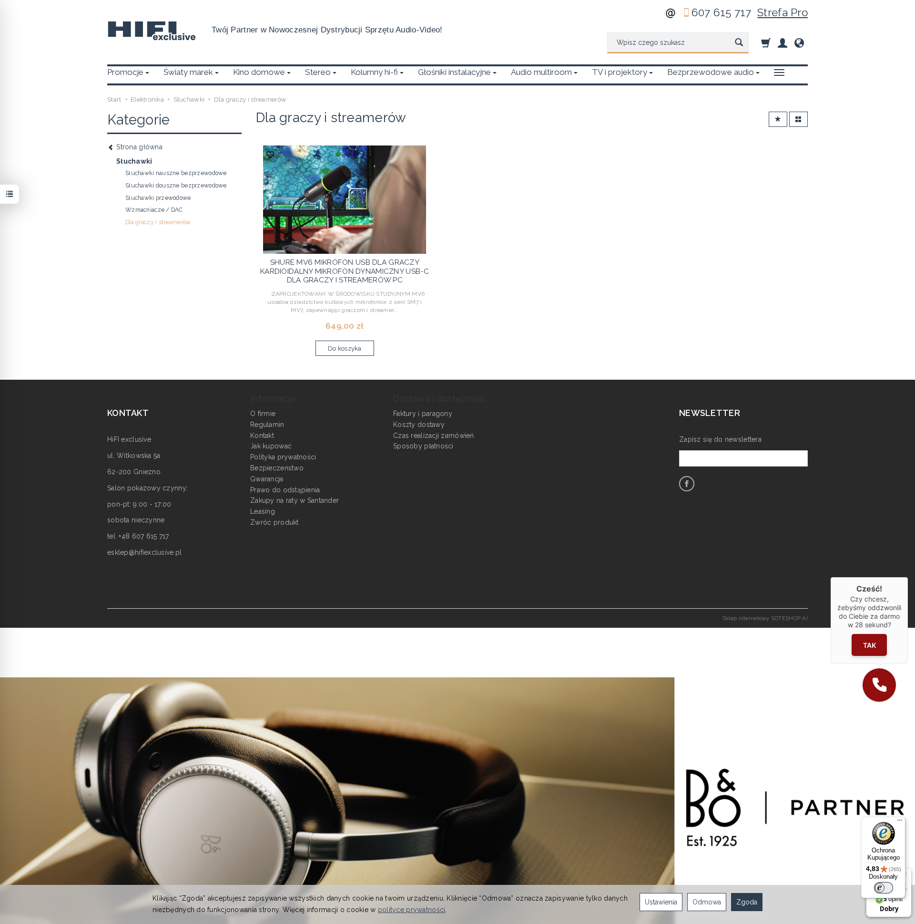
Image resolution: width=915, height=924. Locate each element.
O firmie (262, 413)
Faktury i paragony (422, 413)
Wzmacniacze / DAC (154, 210)
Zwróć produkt (274, 522)
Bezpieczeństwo (277, 468)
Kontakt (262, 435)
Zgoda (746, 902)
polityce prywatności (412, 910)
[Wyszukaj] (739, 42)
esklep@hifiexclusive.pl (144, 552)
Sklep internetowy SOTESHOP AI (765, 618)
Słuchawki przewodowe (158, 198)
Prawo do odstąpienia (285, 490)
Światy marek (188, 72)
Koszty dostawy (419, 424)
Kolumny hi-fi (374, 72)
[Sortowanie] (778, 119)
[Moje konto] (782, 42)
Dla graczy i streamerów (158, 222)
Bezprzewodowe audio (710, 72)
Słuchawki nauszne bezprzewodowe (176, 173)
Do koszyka (345, 348)
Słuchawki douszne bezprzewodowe (176, 185)
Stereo (318, 72)
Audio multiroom (541, 72)
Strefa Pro (782, 12)
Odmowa (706, 902)
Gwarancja (267, 479)
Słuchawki (134, 161)
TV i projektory (619, 72)
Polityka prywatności (283, 457)
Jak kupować (271, 446)
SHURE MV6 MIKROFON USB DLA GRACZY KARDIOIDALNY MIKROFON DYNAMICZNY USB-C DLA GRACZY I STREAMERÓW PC (344, 271)
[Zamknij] (908, 577)
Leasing (262, 511)
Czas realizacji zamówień (433, 435)
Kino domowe (259, 72)
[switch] (883, 887)
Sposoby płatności (423, 446)
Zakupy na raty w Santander (294, 500)
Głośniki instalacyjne (454, 72)
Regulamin (267, 424)
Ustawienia (661, 902)
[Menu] (899, 822)
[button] (879, 685)
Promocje (125, 72)
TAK (869, 645)
